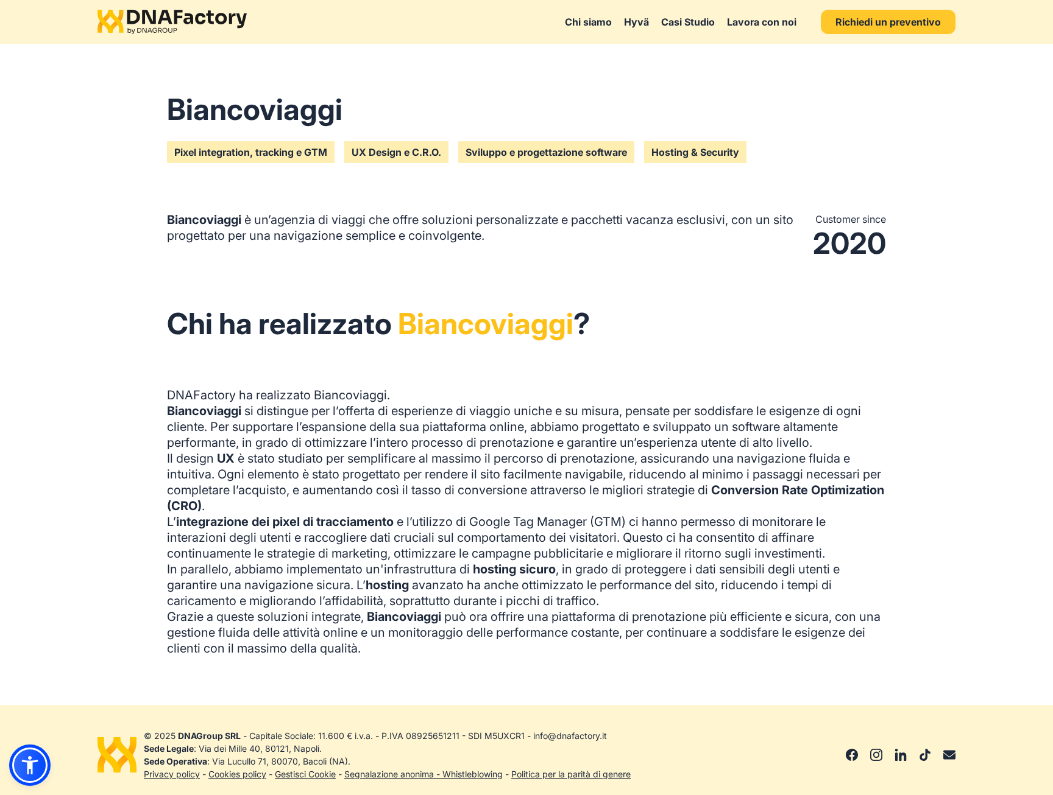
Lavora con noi (761, 22)
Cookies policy (237, 774)
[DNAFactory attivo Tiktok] (925, 755)
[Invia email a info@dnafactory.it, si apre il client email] (949, 755)
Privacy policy (172, 774)
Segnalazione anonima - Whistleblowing (423, 774)
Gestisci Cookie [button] (305, 774)
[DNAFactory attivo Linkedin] (901, 755)
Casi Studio (688, 22)
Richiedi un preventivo (888, 22)
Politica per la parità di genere (571, 774)
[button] (30, 765)
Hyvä (636, 22)
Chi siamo (588, 22)
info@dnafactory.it (570, 735)
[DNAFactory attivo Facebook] (852, 755)
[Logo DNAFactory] (172, 22)
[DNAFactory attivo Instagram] (876, 755)
